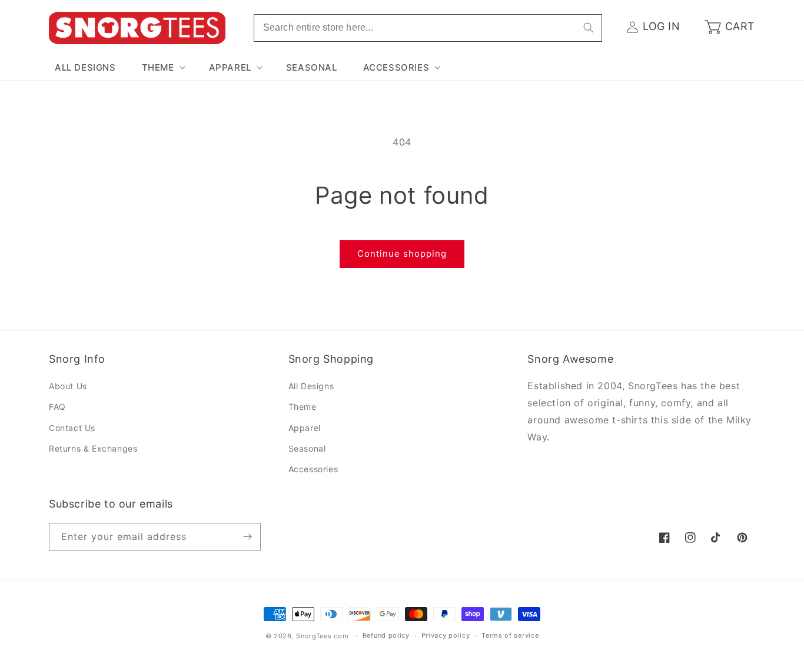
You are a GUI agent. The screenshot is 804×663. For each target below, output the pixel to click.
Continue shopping (402, 253)
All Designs (311, 386)
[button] (162, 68)
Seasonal (307, 448)
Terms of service (510, 635)
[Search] (589, 28)
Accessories (313, 469)
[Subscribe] (247, 537)
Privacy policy (445, 635)
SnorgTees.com (322, 636)
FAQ (57, 407)
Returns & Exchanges (93, 448)
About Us (68, 386)
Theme (302, 407)
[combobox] (428, 28)
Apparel (304, 428)
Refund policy (386, 635)
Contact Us (72, 428)
